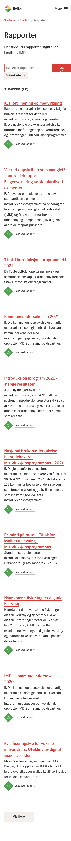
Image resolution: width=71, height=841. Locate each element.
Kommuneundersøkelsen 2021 (31, 317)
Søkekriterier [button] (15, 76)
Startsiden (10, 20)
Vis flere (19, 816)
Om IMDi (25, 20)
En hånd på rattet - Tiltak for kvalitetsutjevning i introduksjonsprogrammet (29, 541)
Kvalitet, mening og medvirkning (33, 103)
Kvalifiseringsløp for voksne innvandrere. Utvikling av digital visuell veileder (32, 750)
